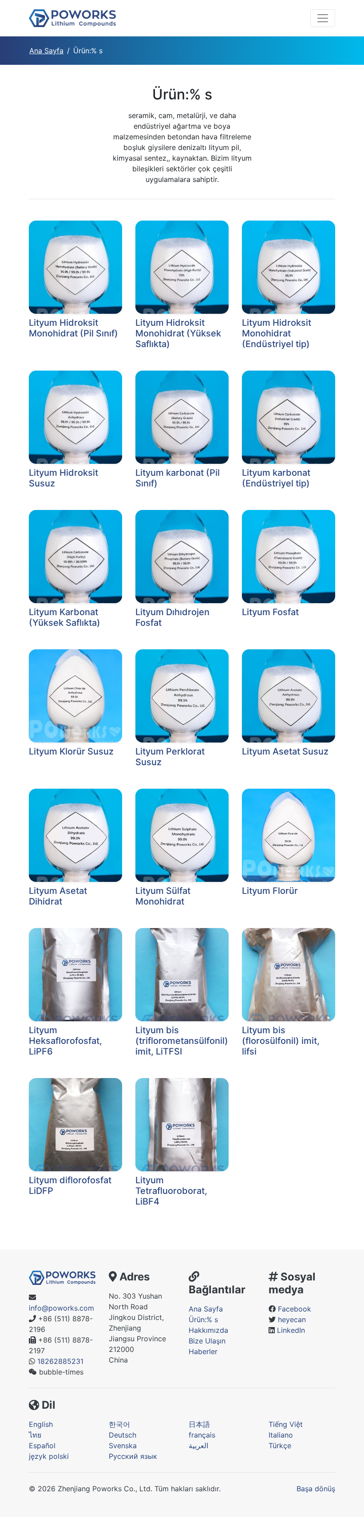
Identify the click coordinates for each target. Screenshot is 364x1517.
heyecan (292, 1319)
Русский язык (133, 1456)
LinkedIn (291, 1330)
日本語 (199, 1424)
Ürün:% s (203, 1319)
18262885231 (60, 1361)
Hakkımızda (208, 1330)
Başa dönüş (316, 1488)
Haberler (203, 1351)
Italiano (281, 1434)
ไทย (35, 1434)
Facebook (294, 1308)
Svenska (123, 1445)
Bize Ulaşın (207, 1340)
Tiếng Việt (286, 1424)
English (41, 1424)
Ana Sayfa (46, 50)
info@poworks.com (61, 1308)
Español (42, 1445)
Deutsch (122, 1434)
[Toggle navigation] (322, 18)
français (202, 1434)
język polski (49, 1456)
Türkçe (280, 1445)
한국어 (119, 1424)
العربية (198, 1445)
